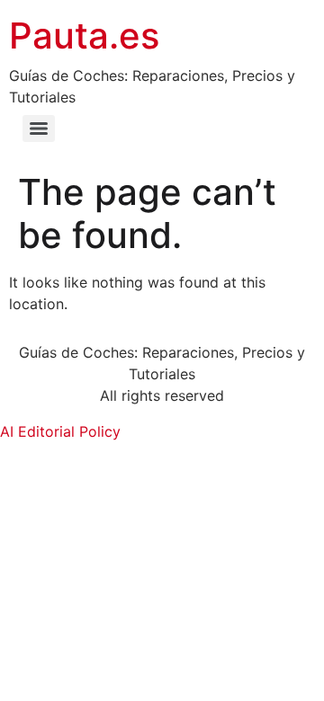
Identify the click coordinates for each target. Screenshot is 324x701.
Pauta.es (84, 35)
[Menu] (38, 128)
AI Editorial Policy (60, 431)
